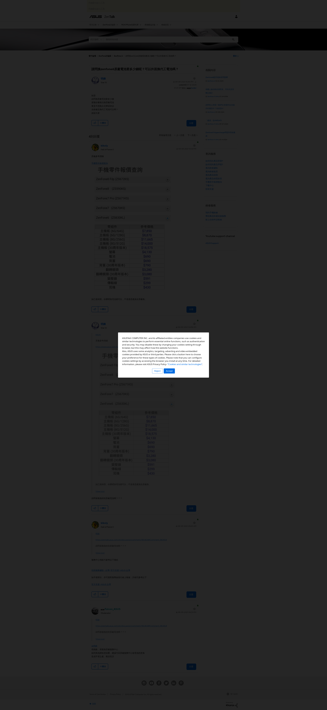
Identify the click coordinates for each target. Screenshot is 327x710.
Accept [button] (169, 370)
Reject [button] (157, 370)
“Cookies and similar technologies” (184, 364)
